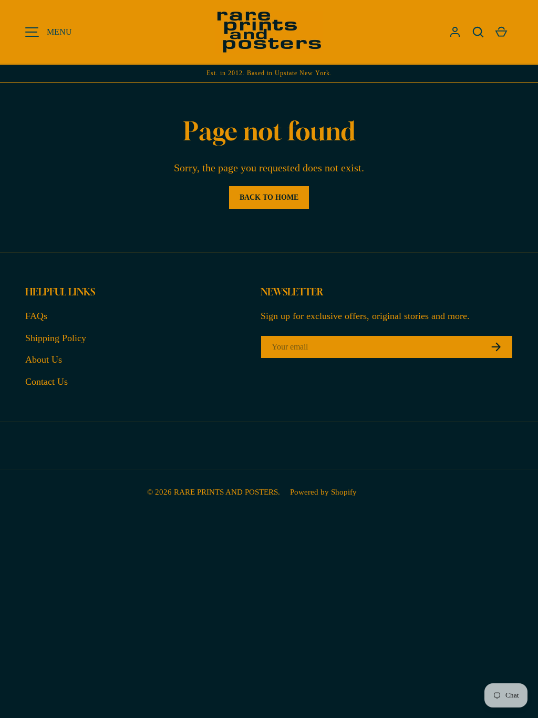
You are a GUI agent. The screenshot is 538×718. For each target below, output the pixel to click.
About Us (43, 359)
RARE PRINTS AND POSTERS (226, 491)
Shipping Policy (55, 338)
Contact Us (46, 381)
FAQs (36, 316)
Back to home (269, 197)
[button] (478, 32)
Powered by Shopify (323, 491)
